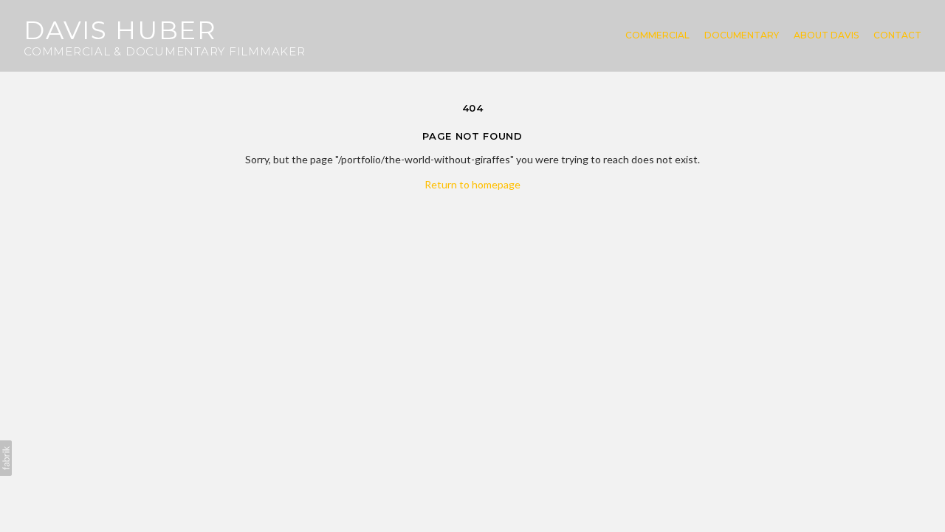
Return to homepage (472, 184)
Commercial (657, 35)
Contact (897, 35)
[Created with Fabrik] (6, 458)
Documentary (741, 35)
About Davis (826, 35)
